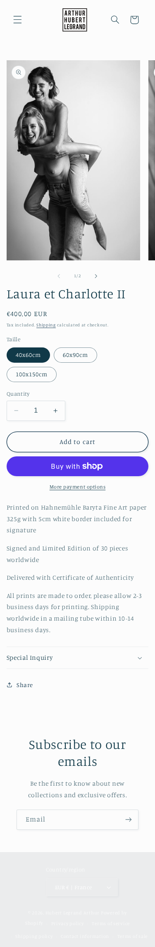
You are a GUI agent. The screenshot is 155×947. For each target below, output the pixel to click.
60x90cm (75, 354)
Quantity (18, 393)
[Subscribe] (128, 820)
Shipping (46, 324)
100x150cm (32, 374)
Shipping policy (33, 936)
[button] (17, 19)
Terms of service (111, 923)
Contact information (85, 936)
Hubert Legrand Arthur (72, 913)
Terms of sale (132, 936)
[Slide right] (96, 276)
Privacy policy (67, 923)
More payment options (78, 487)
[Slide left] (59, 276)
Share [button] (25, 684)
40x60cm (28, 354)
